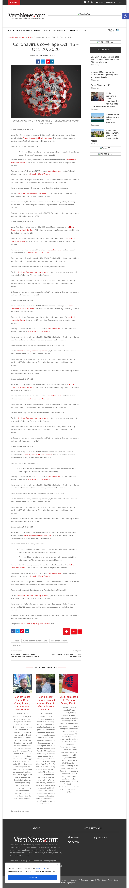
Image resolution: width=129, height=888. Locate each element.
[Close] (57, 864)
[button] (125, 16)
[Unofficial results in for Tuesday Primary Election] (70, 684)
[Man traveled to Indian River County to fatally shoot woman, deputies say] (23, 684)
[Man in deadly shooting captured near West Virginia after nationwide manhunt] (46, 684)
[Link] (97, 97)
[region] (32, 873)
